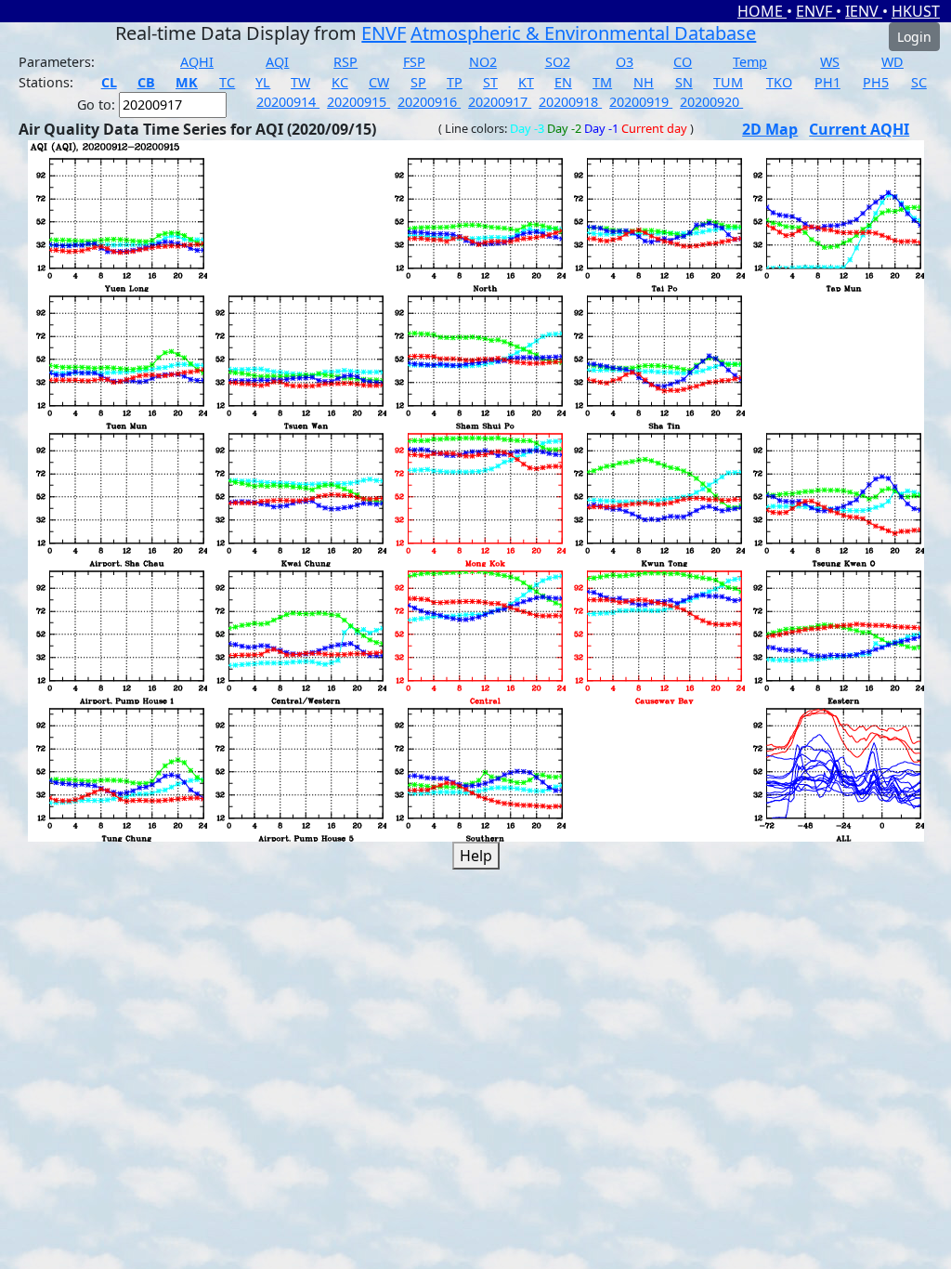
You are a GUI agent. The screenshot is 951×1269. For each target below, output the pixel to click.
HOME (762, 11)
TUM (728, 82)
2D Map (770, 129)
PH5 (876, 82)
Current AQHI (859, 129)
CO (682, 62)
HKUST (916, 11)
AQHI (197, 62)
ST (490, 82)
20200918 (570, 102)
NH (643, 82)
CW (379, 82)
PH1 (827, 82)
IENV (863, 11)
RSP (345, 62)
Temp (750, 62)
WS (830, 62)
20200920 (711, 102)
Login (914, 37)
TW (300, 82)
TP (454, 82)
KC (340, 82)
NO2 (483, 62)
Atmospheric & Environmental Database (583, 33)
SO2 (557, 62)
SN (684, 82)
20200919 (640, 102)
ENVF (816, 11)
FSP (414, 62)
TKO (779, 82)
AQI (277, 62)
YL (262, 82)
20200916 (429, 102)
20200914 (287, 102)
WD (892, 62)
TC (227, 82)
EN (563, 82)
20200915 (358, 102)
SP (418, 82)
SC (919, 82)
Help (476, 855)
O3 (624, 62)
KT (526, 82)
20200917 (499, 102)
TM (602, 82)
